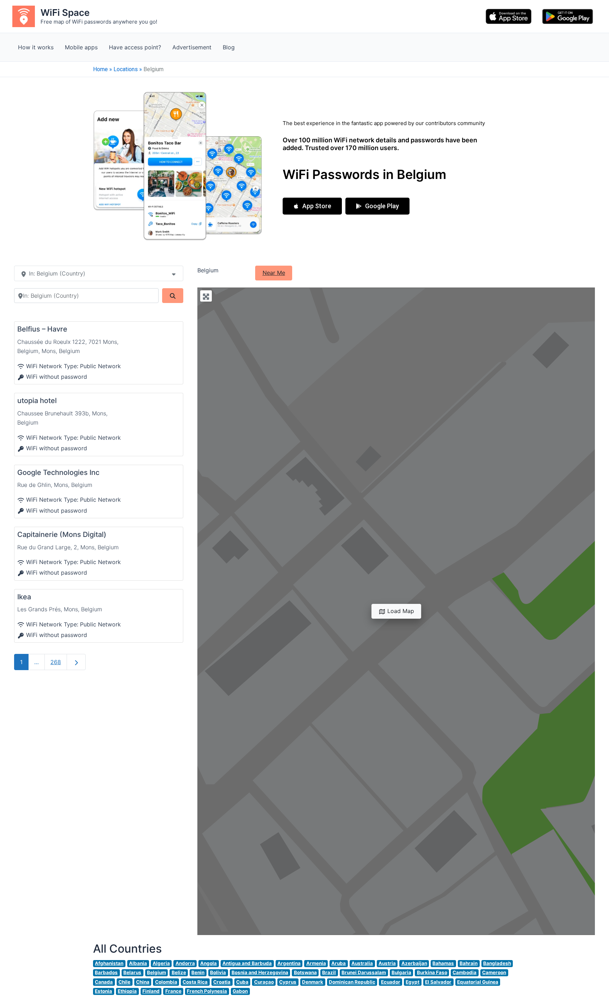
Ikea (24, 597)
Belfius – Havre (42, 329)
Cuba (242, 982)
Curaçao (264, 982)
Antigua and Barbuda (247, 963)
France (173, 991)
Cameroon (494, 972)
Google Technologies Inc (58, 472)
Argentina (289, 963)
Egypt (412, 982)
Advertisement (191, 47)
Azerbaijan (414, 963)
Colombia (166, 982)
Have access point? (135, 47)
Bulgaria (401, 972)
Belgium (156, 972)
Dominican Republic (352, 982)
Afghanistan (109, 963)
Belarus (132, 972)
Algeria (161, 963)
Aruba (338, 963)
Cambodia (464, 972)
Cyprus (287, 982)
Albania (138, 963)
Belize (179, 972)
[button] (312, 206)
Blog (229, 47)
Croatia (221, 982)
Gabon (240, 991)
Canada (104, 982)
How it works (36, 47)
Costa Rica (195, 982)
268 (55, 662)
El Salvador (438, 982)
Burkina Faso (432, 972)
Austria (387, 963)
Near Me (274, 272)
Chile (124, 982)
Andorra (185, 963)
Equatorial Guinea (477, 982)
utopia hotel (37, 400)
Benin (197, 972)
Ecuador (390, 982)
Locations (125, 69)
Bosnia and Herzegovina (260, 972)
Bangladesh (497, 963)
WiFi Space (65, 12)
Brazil (329, 972)
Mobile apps (81, 47)
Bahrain (469, 963)
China (142, 982)
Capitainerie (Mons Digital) (61, 534)
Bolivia (218, 972)
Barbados (106, 972)
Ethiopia (127, 991)
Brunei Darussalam (364, 972)
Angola (208, 963)
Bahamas (443, 963)
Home (100, 69)
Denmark (312, 982)
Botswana (305, 972)
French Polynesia (207, 991)
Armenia (316, 963)
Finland (151, 991)
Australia (362, 963)
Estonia (103, 991)
